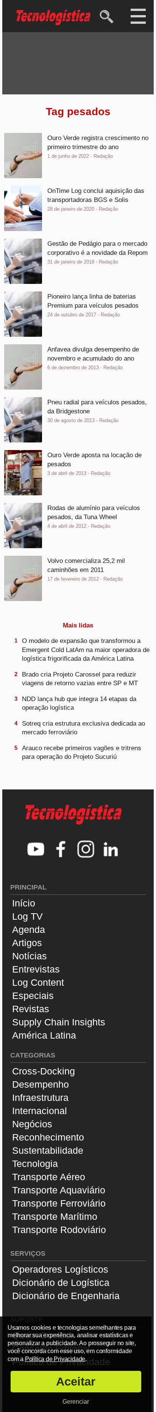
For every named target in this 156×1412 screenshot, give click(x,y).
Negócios (32, 1124)
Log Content (38, 982)
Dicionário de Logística (60, 1282)
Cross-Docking (43, 1071)
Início (23, 903)
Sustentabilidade (47, 1150)
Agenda (28, 929)
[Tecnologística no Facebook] (61, 850)
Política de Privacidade (55, 1359)
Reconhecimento (48, 1137)
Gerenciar (75, 1401)
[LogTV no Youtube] (36, 850)
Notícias (29, 956)
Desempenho (40, 1084)
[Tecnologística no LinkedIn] (111, 850)
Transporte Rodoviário (59, 1229)
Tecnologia (35, 1163)
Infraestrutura (40, 1097)
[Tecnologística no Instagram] (86, 850)
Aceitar (75, 1381)
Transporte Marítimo (54, 1216)
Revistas (30, 1009)
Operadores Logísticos (60, 1269)
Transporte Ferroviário (59, 1203)
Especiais (33, 995)
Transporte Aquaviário (58, 1190)
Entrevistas (36, 969)
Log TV (27, 916)
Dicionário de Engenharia (66, 1295)
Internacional (39, 1110)
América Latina (44, 1035)
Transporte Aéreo (48, 1177)
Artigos (27, 942)
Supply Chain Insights (58, 1022)
